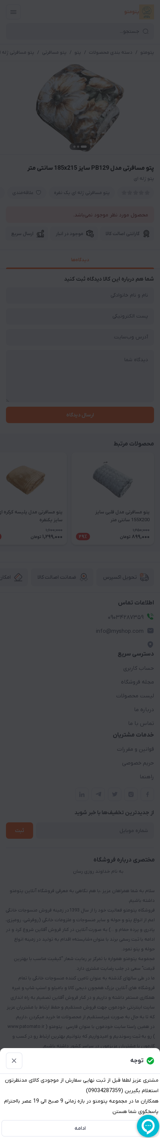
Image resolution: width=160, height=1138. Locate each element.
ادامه (80, 1128)
